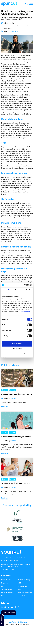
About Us (20, 589)
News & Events (6, 580)
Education (4, 596)
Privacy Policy (11, 622)
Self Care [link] (4, 432)
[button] (31, 4)
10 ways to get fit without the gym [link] (15, 483)
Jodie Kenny (14, 31)
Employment (5, 583)
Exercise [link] (4, 390)
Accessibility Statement (25, 596)
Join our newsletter (8, 612)
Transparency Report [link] (8, 569)
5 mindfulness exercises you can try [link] (16, 437)
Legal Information (7, 593)
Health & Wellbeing (24, 580)
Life (2, 586)
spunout (13, 398)
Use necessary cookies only (17, 354)
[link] (11, 552)
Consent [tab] (6, 290)
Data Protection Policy (25, 593)
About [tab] (28, 290)
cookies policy (25, 311)
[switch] (29, 324)
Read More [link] (4, 407)
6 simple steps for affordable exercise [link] (16, 394)
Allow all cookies (17, 343)
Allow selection (17, 348)
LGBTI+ (20, 583)
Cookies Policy (22, 622)
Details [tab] (17, 290)
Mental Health (22, 586)
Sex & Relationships (7, 589)
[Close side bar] (3, 615)
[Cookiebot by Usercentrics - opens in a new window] (24, 285)
